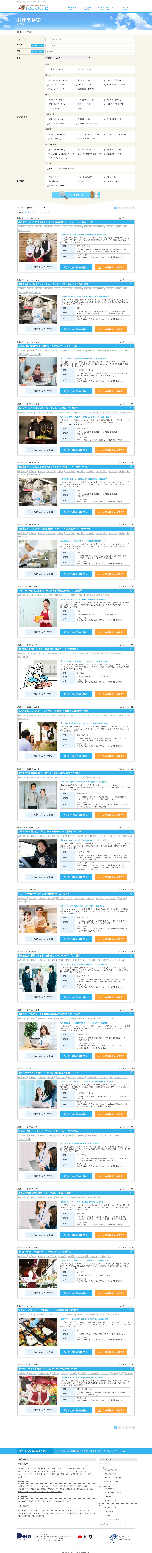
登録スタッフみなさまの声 (113, 1478)
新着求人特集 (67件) (114, 119)
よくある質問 (108, 1511)
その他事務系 (71, 1468)
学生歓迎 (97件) (84, 80)
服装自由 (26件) (55, 139)
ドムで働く (57, 1501)
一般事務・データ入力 (25, 1468)
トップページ (106, 1464)
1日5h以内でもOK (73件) (115, 104)
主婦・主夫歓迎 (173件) (115, 80)
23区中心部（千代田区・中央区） (28, 1486)
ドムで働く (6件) (112, 181)
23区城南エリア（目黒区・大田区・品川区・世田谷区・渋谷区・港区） (71, 1489)
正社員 (34, 1501)
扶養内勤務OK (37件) (86, 100)
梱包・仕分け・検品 (80, 1471)
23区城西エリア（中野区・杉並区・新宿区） (32, 1489)
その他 (20, 1477)
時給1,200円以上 (48, 1510)
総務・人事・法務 (48, 1468)
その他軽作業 (36, 1474)
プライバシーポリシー (120, 1451)
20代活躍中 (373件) (56, 84)
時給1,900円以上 (60, 1513)
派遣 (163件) (54, 177)
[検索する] (76, 195)
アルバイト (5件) (84, 181)
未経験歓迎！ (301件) (86, 89)
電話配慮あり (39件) (114, 154)
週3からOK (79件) (56, 100)
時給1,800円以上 (48, 1513)
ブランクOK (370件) (56, 89)
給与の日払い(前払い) (111, 1481)
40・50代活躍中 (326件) (115, 84)
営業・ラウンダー (82, 1468)
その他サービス (63, 1471)
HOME (19, 32)
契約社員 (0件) (54, 181)
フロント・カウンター (25, 1471)
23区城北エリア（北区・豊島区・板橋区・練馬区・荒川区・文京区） (40, 1492)
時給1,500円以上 (85, 1510)
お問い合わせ (107, 1451)
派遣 (19, 1501)
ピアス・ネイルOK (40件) (116, 134)
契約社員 (41, 1501)
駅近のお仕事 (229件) (57, 134)
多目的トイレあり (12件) (87, 150)
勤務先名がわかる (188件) (87, 123)
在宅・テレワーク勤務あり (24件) (61, 168)
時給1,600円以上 (23, 1513)
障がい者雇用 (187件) (57, 185)
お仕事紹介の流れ (110, 1507)
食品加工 (54, 1471)
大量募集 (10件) (84, 119)
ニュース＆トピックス (111, 1519)
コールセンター (60, 1468)
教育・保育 (64, 1474)
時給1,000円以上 (23, 1510)
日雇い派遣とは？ (110, 1496)
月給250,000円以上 (24, 1516)
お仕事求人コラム (110, 1500)
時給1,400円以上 (72, 1510)
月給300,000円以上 (38, 1516)
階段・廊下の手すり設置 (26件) (89, 154)
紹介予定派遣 (26, 1501)
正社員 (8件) (111, 177)
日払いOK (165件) (84, 69)
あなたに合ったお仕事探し (113, 1492)
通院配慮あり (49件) (114, 150)
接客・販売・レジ (39, 1471)
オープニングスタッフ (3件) (88, 134)
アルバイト (48, 1501)
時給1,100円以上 (35, 1510)
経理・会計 (37, 1468)
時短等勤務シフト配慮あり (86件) (61, 154)
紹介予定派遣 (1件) (85, 177)
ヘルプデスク (46, 1474)
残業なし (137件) (84, 104)
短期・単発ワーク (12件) (58, 104)
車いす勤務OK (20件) (57, 150)
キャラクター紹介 (110, 1474)
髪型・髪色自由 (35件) (86, 139)
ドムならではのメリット (112, 1470)
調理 (48, 1471)
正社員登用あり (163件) (58, 80)
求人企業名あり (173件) (58, 158)
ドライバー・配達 (85, 1474)
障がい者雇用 (67, 1501)
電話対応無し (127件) (57, 123)
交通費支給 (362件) (56, 69)
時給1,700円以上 (35, 1513)
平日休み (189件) (55, 108)
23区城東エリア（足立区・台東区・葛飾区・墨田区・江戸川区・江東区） (64, 1486)
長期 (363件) (82, 108)
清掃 (71, 1471)
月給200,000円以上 (87, 1513)
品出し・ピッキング (24, 1474)
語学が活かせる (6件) (57, 119)
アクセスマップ (58, 1541)
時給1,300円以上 (60, 1510)
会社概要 (107, 1515)
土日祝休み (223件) (113, 100)
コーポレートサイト (43, 1541)
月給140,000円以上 (73, 1513)
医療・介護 (55, 1474)
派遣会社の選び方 (110, 1488)
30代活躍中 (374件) (85, 84)
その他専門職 (74, 1474)
